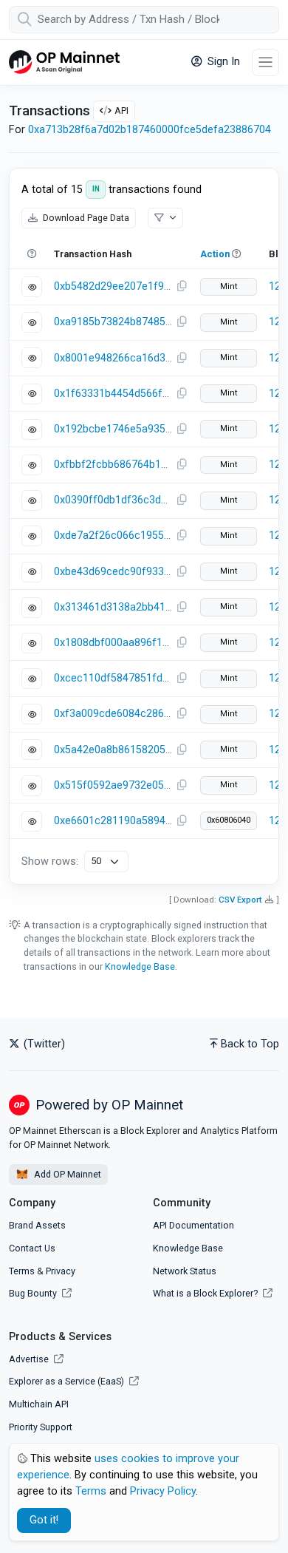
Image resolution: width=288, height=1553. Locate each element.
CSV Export (240, 899)
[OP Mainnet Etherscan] (64, 62)
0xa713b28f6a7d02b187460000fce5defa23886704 (149, 129)
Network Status (184, 1271)
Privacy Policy (163, 1491)
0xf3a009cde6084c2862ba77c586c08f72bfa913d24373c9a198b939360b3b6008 (113, 713)
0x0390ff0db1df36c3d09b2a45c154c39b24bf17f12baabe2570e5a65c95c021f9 (113, 500)
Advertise (30, 1359)
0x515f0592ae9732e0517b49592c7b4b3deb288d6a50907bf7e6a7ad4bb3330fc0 (113, 785)
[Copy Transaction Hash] (181, 287)
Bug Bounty (33, 1293)
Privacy (60, 1271)
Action (215, 253)
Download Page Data (85, 217)
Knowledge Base (140, 966)
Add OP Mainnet (66, 1174)
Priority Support (40, 1427)
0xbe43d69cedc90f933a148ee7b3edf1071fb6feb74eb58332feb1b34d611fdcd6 (113, 571)
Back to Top (250, 1044)
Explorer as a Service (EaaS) (67, 1381)
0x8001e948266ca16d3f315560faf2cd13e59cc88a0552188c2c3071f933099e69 (113, 358)
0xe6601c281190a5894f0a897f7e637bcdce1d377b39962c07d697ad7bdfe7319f (113, 821)
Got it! (44, 1520)
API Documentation (193, 1225)
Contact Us (32, 1248)
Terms (22, 1271)
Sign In (222, 61)
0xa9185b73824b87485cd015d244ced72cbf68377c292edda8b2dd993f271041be (113, 322)
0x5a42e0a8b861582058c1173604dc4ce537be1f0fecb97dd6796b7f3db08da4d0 (113, 750)
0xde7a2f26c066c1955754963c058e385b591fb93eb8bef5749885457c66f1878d (113, 535)
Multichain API (39, 1404)
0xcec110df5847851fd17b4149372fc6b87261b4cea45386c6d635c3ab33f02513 (113, 678)
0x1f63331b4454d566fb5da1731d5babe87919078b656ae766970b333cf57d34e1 (113, 393)
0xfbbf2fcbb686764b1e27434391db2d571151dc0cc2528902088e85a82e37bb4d (113, 464)
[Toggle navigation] (265, 62)
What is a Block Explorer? (206, 1293)
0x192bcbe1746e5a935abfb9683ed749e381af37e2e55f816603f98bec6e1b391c (113, 429)
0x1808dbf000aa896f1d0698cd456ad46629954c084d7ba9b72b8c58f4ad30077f (113, 642)
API (121, 110)
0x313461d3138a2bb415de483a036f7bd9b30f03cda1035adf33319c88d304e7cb (113, 607)
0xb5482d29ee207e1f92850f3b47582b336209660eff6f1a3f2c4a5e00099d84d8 (113, 286)
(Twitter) (43, 1044)
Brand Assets (37, 1225)
